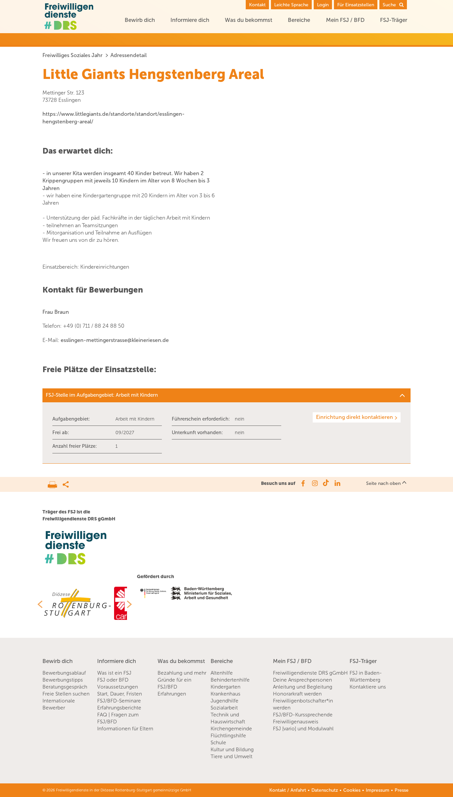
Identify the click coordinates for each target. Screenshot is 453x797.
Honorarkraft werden (297, 694)
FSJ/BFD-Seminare (119, 701)
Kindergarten (225, 687)
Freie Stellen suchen (66, 694)
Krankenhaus (225, 694)
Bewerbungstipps (62, 680)
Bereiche (299, 20)
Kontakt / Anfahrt (287, 790)
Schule (218, 743)
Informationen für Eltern (125, 729)
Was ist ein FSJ (114, 673)
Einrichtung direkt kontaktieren (354, 417)
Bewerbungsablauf (64, 673)
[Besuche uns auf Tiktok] (326, 483)
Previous (37, 604)
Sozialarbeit (224, 708)
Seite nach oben (383, 483)
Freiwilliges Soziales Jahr (72, 55)
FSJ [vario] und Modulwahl (303, 729)
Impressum (377, 790)
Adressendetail (128, 55)
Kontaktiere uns (368, 687)
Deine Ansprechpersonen (302, 680)
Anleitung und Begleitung (302, 687)
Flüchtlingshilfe (228, 736)
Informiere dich (189, 20)
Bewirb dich (140, 20)
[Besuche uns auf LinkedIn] (337, 483)
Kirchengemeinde (231, 729)
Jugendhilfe (224, 701)
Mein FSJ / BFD (345, 20)
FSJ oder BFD (112, 680)
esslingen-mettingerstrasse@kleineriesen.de (115, 340)
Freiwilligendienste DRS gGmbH (310, 673)
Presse (402, 790)
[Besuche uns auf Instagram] (314, 483)
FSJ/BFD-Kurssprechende (303, 715)
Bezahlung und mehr (182, 673)
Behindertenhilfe (230, 680)
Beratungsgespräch (64, 687)
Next (132, 604)
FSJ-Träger (393, 20)
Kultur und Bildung (232, 750)
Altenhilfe (222, 673)
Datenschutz (324, 790)
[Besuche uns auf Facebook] (302, 483)
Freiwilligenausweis (295, 722)
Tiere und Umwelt (231, 757)
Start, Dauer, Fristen (119, 694)
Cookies (351, 790)
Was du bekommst (248, 20)
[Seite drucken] (55, 483)
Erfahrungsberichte (119, 708)
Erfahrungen (172, 694)
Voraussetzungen (117, 687)
